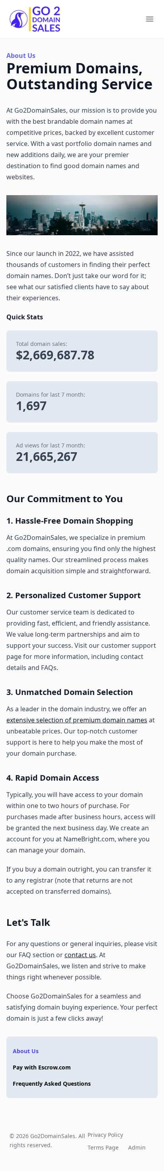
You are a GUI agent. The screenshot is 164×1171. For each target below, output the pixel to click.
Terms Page (103, 1147)
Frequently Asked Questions (52, 1083)
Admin (137, 1147)
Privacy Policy (105, 1134)
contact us (80, 954)
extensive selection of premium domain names (76, 720)
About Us (26, 1051)
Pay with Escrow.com (42, 1067)
